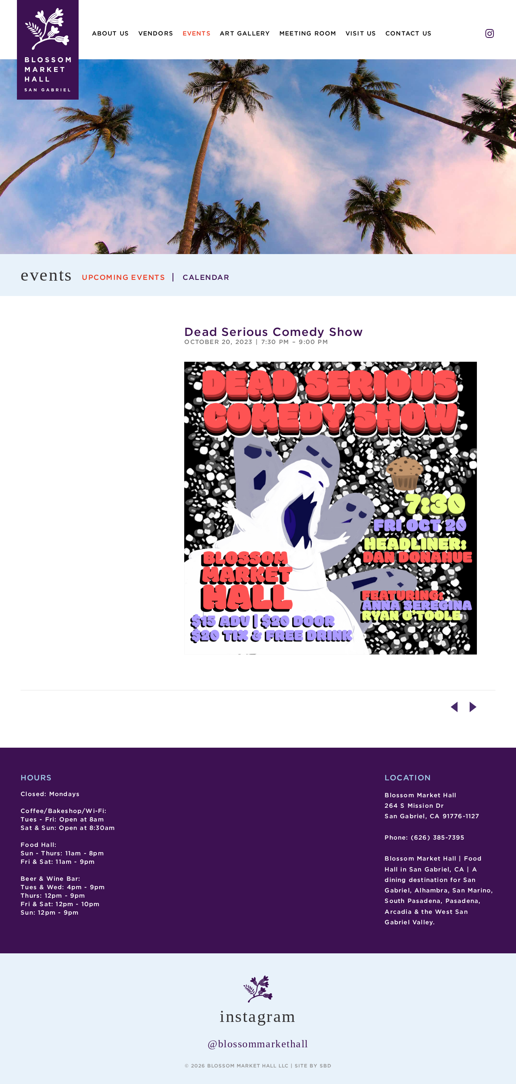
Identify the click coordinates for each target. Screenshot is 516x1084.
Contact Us (408, 33)
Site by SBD (313, 1066)
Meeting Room (307, 33)
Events (197, 33)
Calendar (206, 277)
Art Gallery (245, 33)
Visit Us (361, 33)
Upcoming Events (123, 277)
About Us (110, 33)
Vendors (155, 33)
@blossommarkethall (258, 1044)
